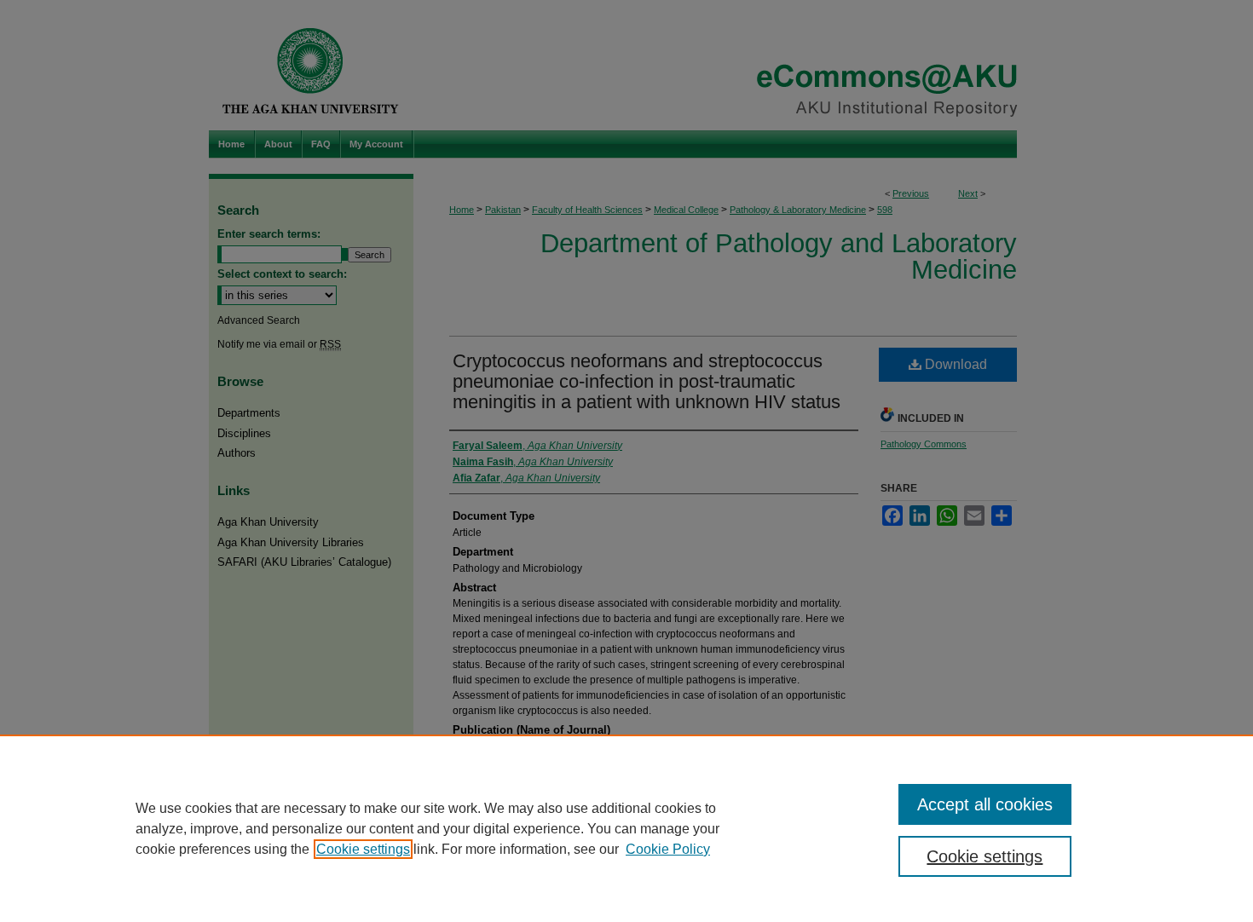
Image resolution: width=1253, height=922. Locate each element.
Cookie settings (363, 849)
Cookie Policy (668, 849)
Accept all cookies (985, 804)
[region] (626, 828)
